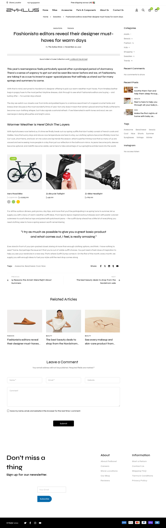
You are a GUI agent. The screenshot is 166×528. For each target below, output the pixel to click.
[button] (78, 59)
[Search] (143, 10)
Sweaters (57, 17)
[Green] (13, 201)
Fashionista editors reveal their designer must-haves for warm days (23, 343)
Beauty (127, 38)
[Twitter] (105, 266)
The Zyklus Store (54, 47)
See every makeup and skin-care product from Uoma (99, 343)
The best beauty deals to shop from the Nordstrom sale (61, 343)
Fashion (127, 43)
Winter (149, 137)
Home (45, 17)
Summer (150, 133)
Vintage (140, 137)
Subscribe (44, 499)
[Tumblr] (113, 266)
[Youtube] (40, 523)
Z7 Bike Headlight (93, 193)
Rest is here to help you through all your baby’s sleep (145, 105)
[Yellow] (18, 201)
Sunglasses (129, 137)
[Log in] (136, 10)
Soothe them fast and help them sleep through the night (146, 94)
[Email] (117, 266)
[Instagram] (35, 523)
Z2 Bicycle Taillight (55, 193)
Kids (126, 47)
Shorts (141, 133)
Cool (38, 266)
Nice (43, 266)
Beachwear (30, 266)
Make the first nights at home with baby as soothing (145, 116)
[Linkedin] (109, 266)
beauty (152, 129)
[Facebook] (101, 266)
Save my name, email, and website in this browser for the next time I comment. (45, 411)
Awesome (19, 266)
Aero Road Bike (14, 193)
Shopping (128, 52)
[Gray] (9, 201)
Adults (126, 34)
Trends (70, 28)
